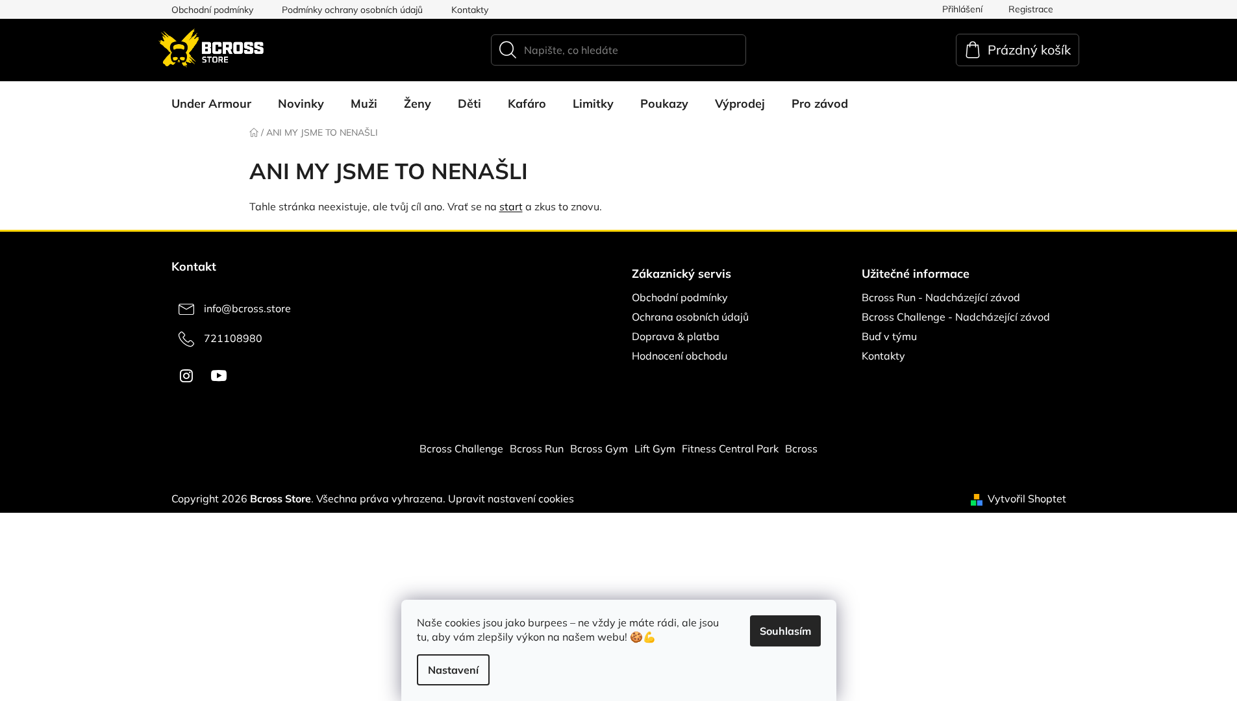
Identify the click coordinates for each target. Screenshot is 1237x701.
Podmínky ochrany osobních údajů (352, 10)
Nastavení (453, 669)
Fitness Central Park (730, 448)
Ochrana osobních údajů (690, 316)
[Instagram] (186, 376)
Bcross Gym (599, 448)
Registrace (1030, 9)
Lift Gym (654, 448)
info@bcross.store (247, 308)
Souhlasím (785, 630)
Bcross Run (537, 448)
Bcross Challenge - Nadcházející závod (956, 316)
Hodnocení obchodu (679, 355)
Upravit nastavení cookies (511, 498)
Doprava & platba (675, 336)
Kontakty (469, 10)
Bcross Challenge (461, 448)
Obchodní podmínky (212, 10)
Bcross (801, 448)
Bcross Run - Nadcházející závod (941, 297)
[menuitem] (211, 104)
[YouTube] (219, 376)
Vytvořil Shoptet (1027, 498)
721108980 (233, 338)
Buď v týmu (889, 336)
